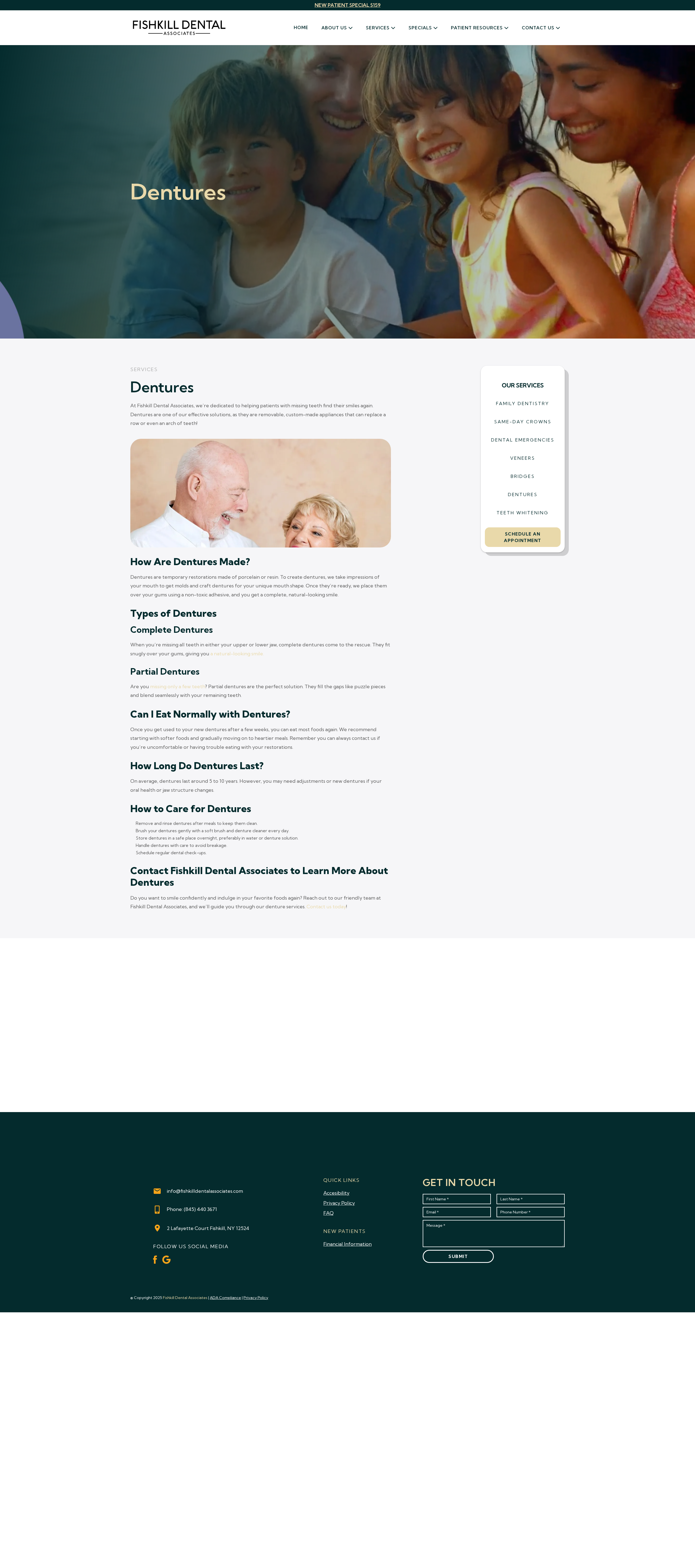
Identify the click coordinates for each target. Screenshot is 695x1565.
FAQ (328, 1213)
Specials (420, 27)
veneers (522, 458)
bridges (523, 476)
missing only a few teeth (177, 686)
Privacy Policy (339, 1203)
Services (378, 27)
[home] (179, 28)
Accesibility (336, 1193)
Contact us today (326, 906)
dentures (523, 494)
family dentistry (522, 403)
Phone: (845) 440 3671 (192, 1209)
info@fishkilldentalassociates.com (205, 1191)
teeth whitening (523, 512)
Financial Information (347, 1244)
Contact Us (538, 27)
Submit (458, 1256)
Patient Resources (477, 27)
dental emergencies (522, 440)
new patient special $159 (348, 5)
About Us (334, 27)
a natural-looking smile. (237, 653)
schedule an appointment (522, 537)
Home (301, 27)
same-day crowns (522, 421)
